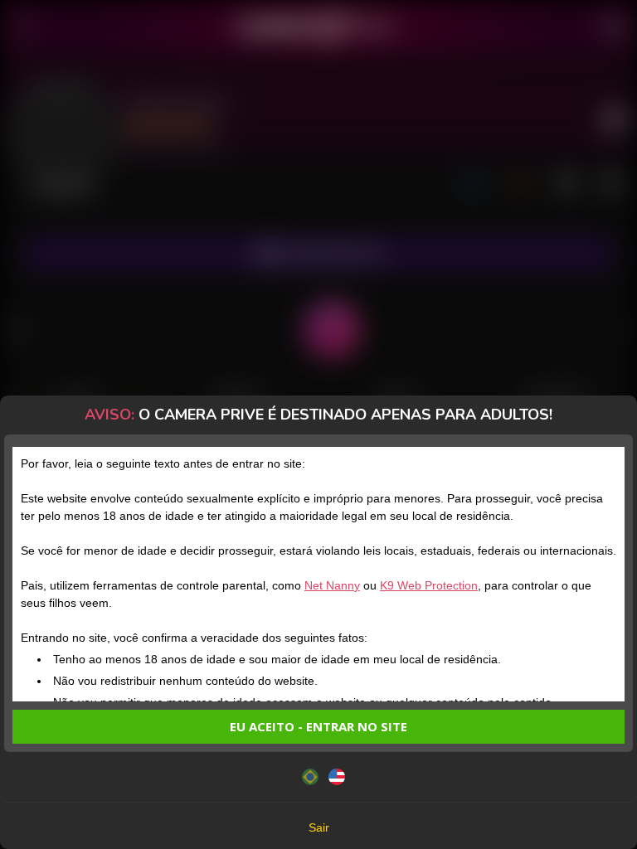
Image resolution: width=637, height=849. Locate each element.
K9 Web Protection (429, 585)
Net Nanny (332, 585)
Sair (319, 827)
